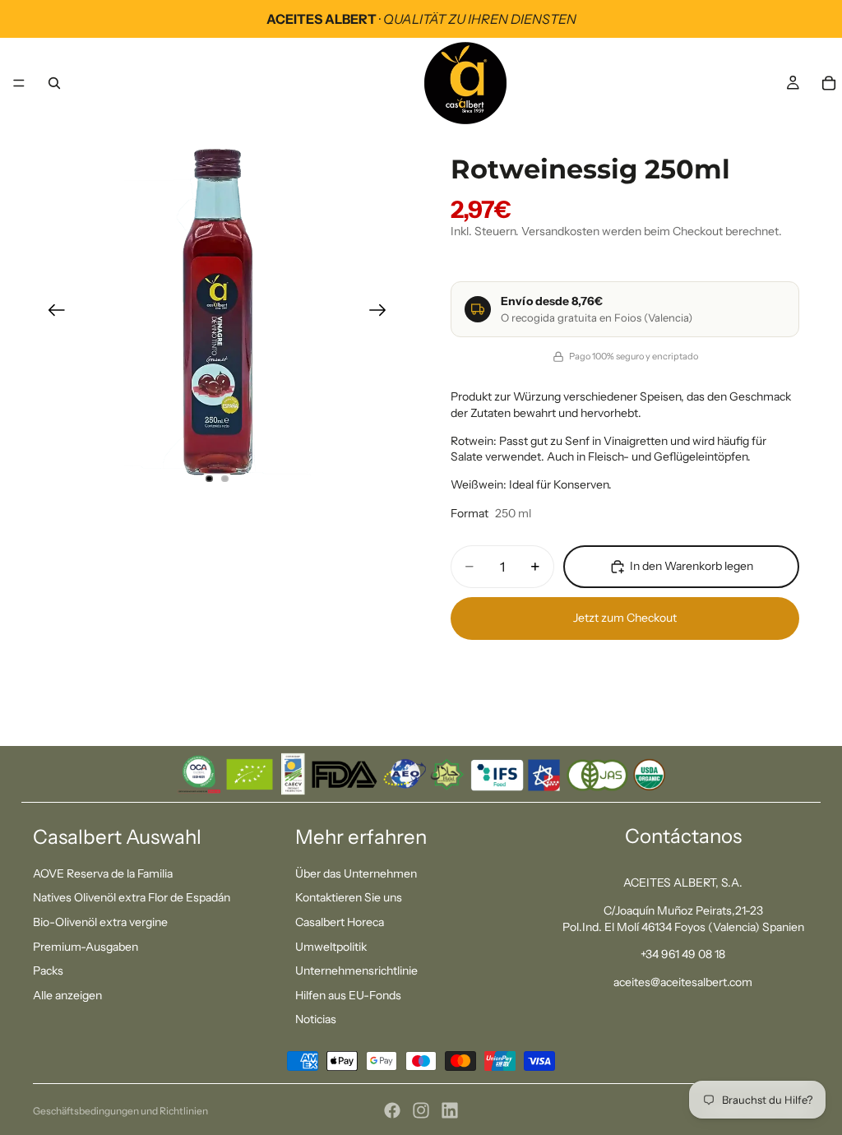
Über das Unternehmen (356, 873)
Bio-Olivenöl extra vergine (100, 922)
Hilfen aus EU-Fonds (348, 995)
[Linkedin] (450, 1110)
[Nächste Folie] (382, 312)
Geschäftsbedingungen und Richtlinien (120, 1111)
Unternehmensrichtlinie (356, 971)
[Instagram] (421, 1110)
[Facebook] (392, 1110)
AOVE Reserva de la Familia (103, 873)
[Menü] (19, 83)
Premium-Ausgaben (85, 946)
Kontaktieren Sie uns (348, 898)
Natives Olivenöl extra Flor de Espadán (131, 898)
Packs (48, 971)
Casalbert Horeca (339, 922)
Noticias (315, 1019)
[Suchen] (54, 83)
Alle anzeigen (67, 995)
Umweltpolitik (331, 946)
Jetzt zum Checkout (625, 617)
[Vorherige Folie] (51, 312)
